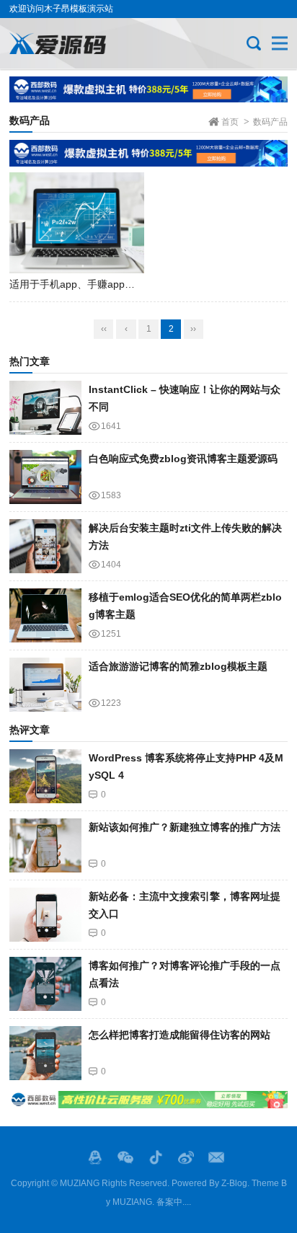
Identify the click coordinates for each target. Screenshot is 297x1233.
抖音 (156, 1157)
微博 (186, 1157)
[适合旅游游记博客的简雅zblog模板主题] (45, 685)
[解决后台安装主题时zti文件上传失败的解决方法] (45, 546)
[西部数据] (148, 89)
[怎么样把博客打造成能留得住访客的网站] (45, 1053)
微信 (125, 1157)
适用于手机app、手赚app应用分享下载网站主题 (117, 284)
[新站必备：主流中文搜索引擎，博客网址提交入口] (45, 915)
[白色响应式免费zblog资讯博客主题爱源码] (45, 477)
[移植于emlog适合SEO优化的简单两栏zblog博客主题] (45, 615)
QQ (95, 1157)
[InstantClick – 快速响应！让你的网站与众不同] (45, 408)
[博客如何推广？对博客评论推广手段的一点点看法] (45, 984)
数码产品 (270, 122)
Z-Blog (234, 1183)
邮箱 (216, 1157)
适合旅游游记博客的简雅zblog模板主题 (178, 666)
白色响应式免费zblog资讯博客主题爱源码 (183, 458)
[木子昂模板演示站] (57, 43)
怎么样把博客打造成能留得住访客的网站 (179, 1034)
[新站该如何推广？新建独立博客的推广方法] (45, 845)
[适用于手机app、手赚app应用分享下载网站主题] (76, 222)
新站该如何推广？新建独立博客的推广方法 (184, 827)
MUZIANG (79, 1183)
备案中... (172, 1202)
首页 (230, 122)
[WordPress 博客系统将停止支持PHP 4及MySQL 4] (45, 776)
